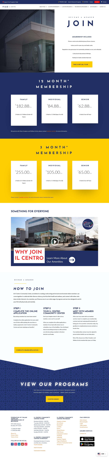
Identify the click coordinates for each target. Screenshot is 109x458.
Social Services (84, 427)
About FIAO (42, 6)
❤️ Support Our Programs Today (10, 2)
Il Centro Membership (53, 6)
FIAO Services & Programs (81, 6)
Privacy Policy (14, 435)
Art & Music (60, 423)
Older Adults (83, 425)
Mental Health (83, 422)
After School (83, 420)
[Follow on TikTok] (26, 444)
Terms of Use (14, 437)
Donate (97, 1)
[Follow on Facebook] (12, 444)
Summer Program (61, 439)
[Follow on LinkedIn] (19, 444)
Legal (81, 423)
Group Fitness (60, 430)
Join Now (86, 1)
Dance (58, 428)
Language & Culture (62, 434)
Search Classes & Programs (74, 2)
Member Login (63, 1)
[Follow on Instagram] (15, 444)
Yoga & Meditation (62, 441)
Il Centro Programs (67, 6)
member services (51, 131)
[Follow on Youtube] (22, 444)
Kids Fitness (60, 432)
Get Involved (93, 6)
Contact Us (102, 6)
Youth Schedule (38, 444)
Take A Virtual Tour (80, 64)
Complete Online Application (27, 350)
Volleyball (59, 437)
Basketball (59, 425)
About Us (13, 433)
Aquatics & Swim (61, 421)
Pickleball (59, 435)
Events (91, 2)
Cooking (59, 426)
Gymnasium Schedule (39, 450)
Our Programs (53, 399)
